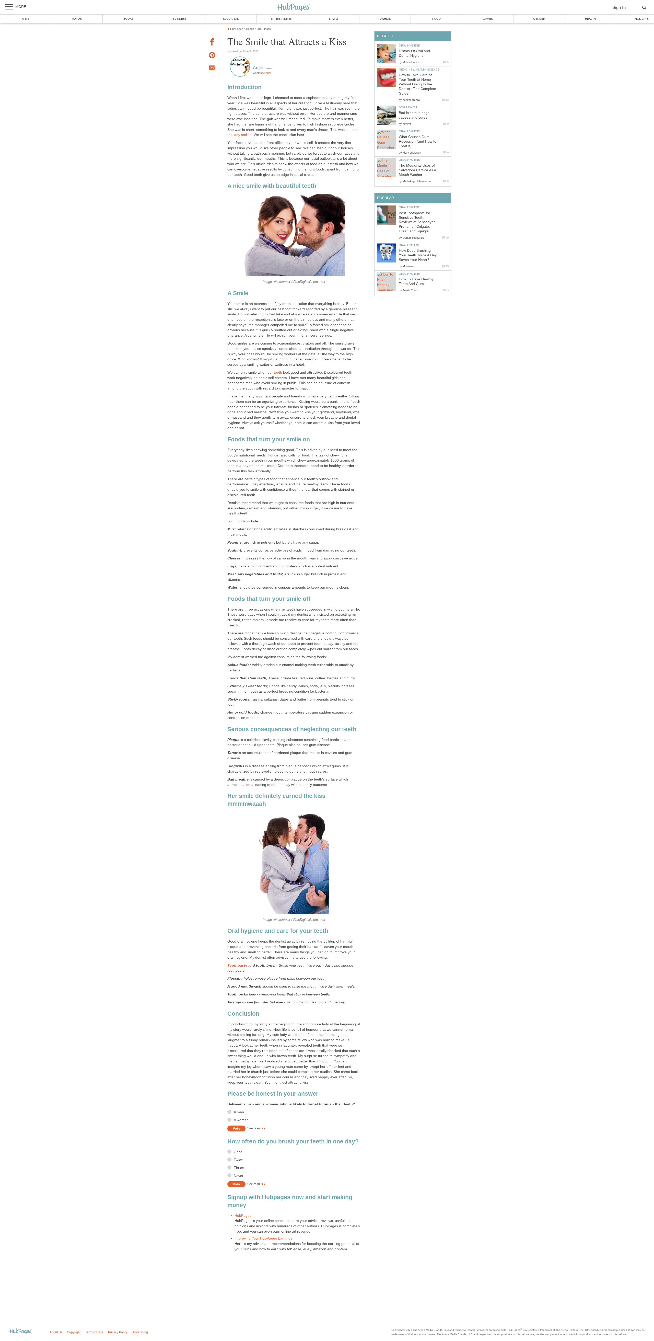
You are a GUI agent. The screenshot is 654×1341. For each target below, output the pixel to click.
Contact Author (262, 72)
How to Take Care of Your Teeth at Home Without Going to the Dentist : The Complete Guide (417, 84)
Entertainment (282, 18)
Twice (238, 1160)
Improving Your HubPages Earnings (263, 1238)
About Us (56, 1332)
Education (231, 18)
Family (333, 18)
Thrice (239, 1168)
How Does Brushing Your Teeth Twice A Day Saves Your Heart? (418, 255)
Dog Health (408, 107)
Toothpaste (237, 965)
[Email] (212, 68)
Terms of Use (94, 1332)
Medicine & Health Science (419, 69)
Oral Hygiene (409, 45)
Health (590, 18)
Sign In (619, 7)
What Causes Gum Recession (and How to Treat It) (417, 141)
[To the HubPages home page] (20, 1331)
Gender (539, 18)
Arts (25, 18)
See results (255, 1128)
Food (436, 18)
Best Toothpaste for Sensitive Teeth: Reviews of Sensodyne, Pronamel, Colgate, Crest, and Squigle (418, 222)
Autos (77, 18)
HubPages (243, 1216)
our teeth (274, 372)
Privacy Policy (117, 1332)
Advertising (140, 1332)
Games (488, 18)
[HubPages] (293, 7)
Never (238, 1176)
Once (238, 1152)
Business (179, 18)
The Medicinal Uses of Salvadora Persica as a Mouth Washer (417, 170)
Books (128, 18)
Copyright (73, 1332)
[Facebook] (212, 43)
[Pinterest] (212, 56)
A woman (241, 1120)
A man (239, 1112)
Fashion (385, 18)
